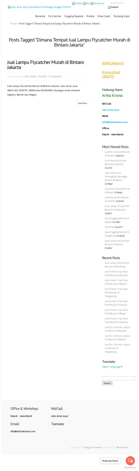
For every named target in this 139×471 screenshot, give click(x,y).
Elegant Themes (93, 447)
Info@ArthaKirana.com (115, 122)
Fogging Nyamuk (74, 16)
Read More (82, 103)
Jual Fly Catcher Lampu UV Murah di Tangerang (117, 348)
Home (13, 23)
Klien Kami (104, 16)
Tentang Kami (121, 16)
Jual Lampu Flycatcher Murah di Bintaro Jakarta (45, 64)
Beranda (40, 16)
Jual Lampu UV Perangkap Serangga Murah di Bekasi (116, 176)
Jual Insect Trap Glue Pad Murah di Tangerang (116, 293)
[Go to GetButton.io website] (130, 467)
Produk (90, 16)
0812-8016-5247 (110, 110)
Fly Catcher (54, 16)
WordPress (123, 447)
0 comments (55, 76)
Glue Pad (109, 227)
